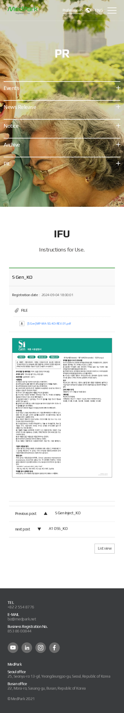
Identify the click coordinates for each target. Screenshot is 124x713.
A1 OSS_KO (58, 528)
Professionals (73, 10)
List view (105, 548)
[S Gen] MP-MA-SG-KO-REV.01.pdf (49, 323)
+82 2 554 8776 (21, 607)
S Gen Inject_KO (68, 513)
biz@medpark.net (22, 619)
